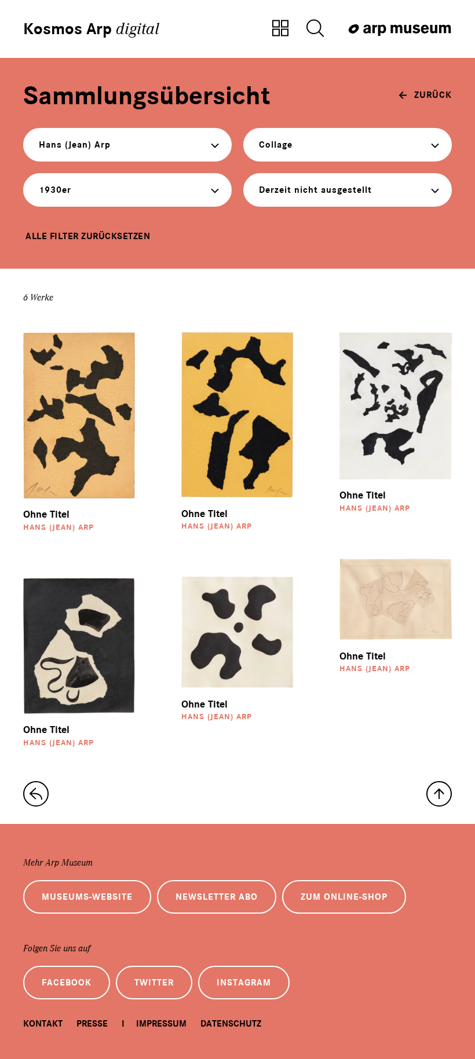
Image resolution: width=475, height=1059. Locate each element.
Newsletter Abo (217, 897)
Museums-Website (87, 897)
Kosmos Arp (91, 29)
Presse (92, 1023)
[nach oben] (439, 794)
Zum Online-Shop (344, 897)
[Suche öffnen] (315, 29)
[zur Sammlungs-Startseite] (36, 794)
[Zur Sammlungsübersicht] (280, 29)
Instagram (244, 982)
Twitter (154, 982)
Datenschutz (230, 1023)
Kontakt (43, 1023)
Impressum (161, 1023)
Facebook (67, 982)
